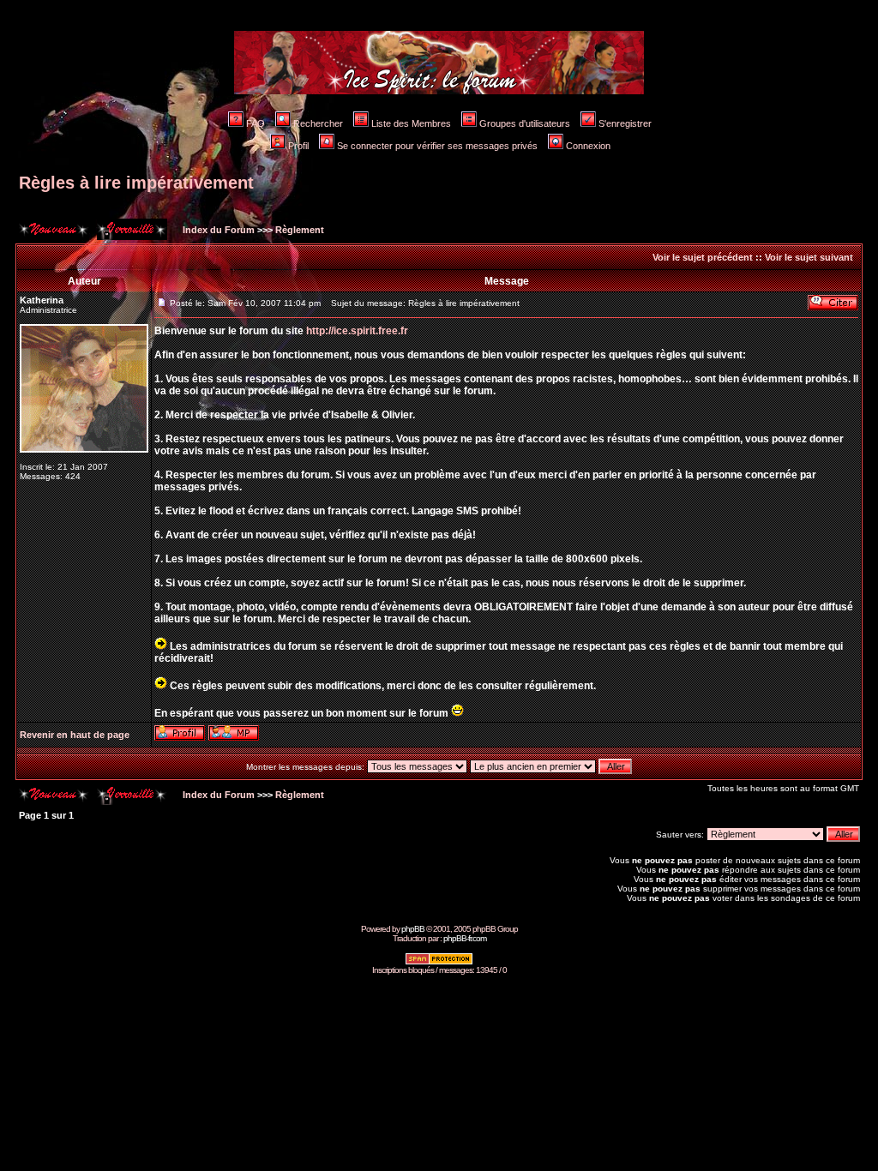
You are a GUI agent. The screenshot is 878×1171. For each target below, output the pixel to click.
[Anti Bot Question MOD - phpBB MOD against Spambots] (439, 962)
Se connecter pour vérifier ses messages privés (437, 146)
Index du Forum (217, 230)
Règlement (299, 230)
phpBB (412, 929)
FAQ (255, 123)
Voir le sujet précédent (702, 257)
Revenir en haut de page (74, 735)
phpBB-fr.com (464, 938)
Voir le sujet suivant (809, 257)
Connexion (588, 146)
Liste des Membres (411, 123)
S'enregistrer (625, 123)
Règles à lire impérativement (136, 182)
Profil (298, 146)
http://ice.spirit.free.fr (357, 331)
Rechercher (318, 123)
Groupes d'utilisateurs (524, 123)
